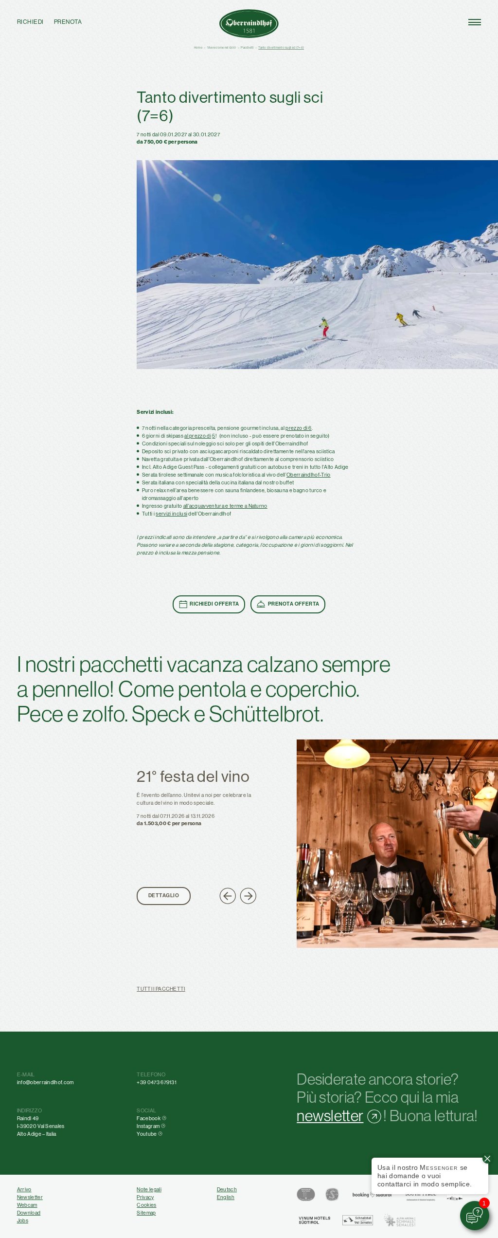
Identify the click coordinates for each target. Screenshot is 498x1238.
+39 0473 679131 (157, 1082)
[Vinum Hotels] (314, 1220)
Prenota (68, 22)
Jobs (22, 1220)
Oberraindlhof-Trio (308, 475)
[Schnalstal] (357, 1220)
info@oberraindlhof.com (45, 1082)
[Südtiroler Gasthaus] (306, 1194)
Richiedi (30, 22)
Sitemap (146, 1213)
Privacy (145, 1197)
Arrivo (24, 1189)
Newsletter (30, 1197)
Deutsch (227, 1189)
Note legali (149, 1189)
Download (29, 1213)
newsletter (330, 1116)
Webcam (27, 1205)
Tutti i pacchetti (161, 989)
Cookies (146, 1205)
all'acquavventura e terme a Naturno (225, 506)
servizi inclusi (171, 514)
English (225, 1197)
